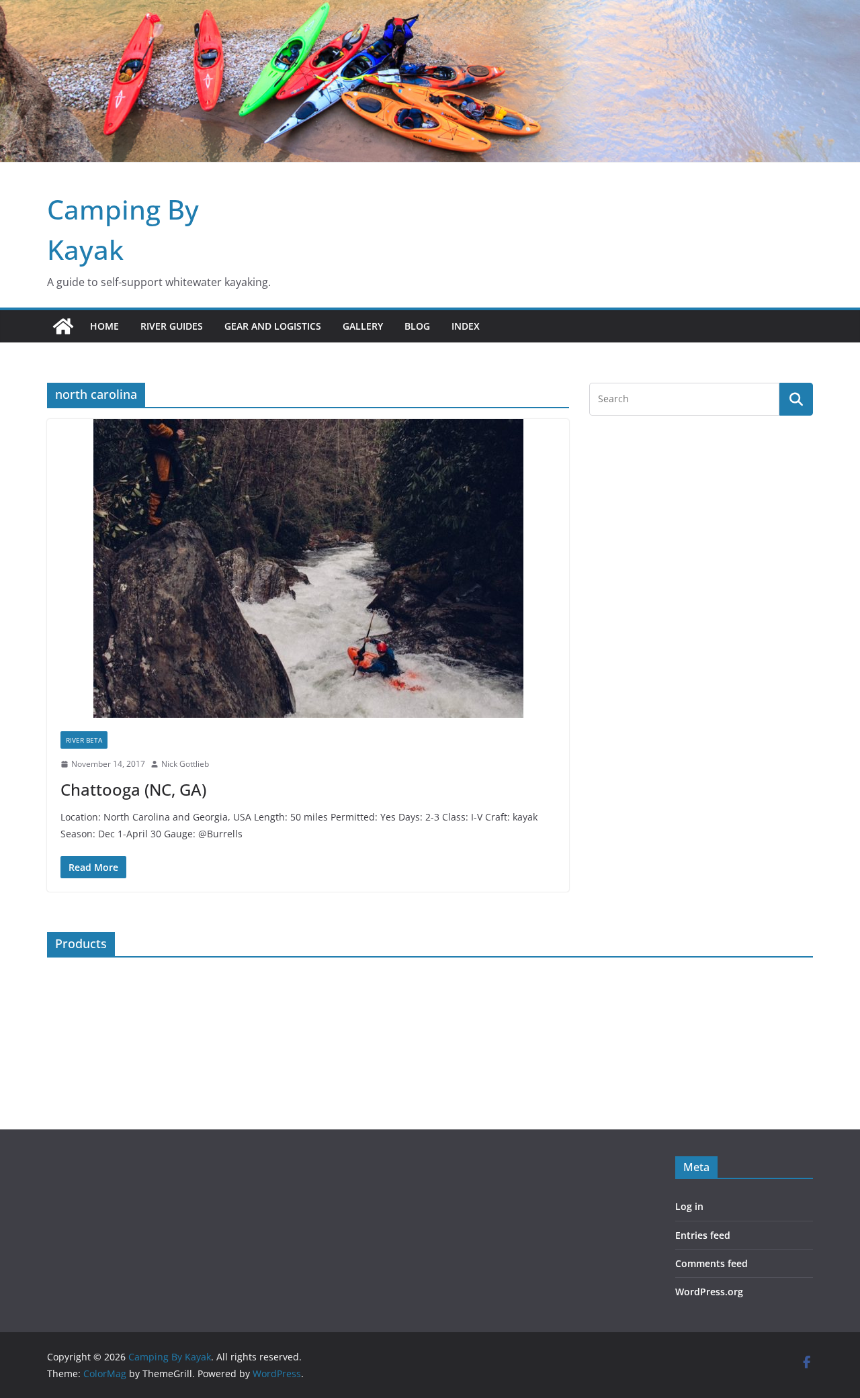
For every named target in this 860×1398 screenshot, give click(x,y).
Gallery (363, 326)
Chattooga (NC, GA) (133, 789)
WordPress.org (709, 1291)
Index (466, 326)
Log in (689, 1206)
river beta (84, 740)
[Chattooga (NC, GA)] (308, 568)
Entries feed (702, 1235)
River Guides (171, 326)
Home (104, 326)
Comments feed (711, 1263)
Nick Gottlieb (185, 764)
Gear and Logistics (272, 326)
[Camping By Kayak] (63, 326)
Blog (417, 326)
